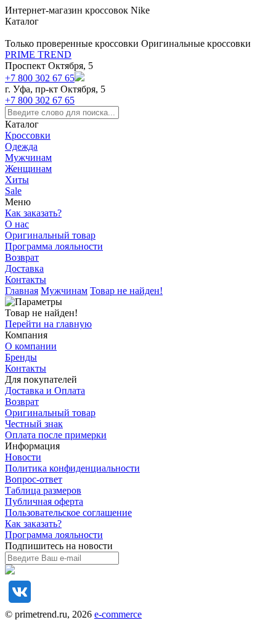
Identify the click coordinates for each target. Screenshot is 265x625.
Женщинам (28, 168)
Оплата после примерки (56, 435)
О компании (31, 346)
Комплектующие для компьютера (75, 10)
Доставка (24, 268)
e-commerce (118, 614)
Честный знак (34, 424)
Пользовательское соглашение (68, 512)
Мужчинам (28, 157)
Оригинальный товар (50, 235)
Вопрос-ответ (33, 479)
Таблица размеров (43, 490)
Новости (23, 457)
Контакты (25, 279)
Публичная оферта (44, 501)
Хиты (17, 179)
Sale (13, 191)
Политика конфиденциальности (72, 468)
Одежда (21, 146)
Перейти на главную (48, 324)
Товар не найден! (126, 290)
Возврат (22, 257)
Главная (21, 290)
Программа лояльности (54, 246)
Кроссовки (28, 135)
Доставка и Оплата (45, 390)
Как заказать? (33, 213)
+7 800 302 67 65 (40, 78)
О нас (17, 224)
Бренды (21, 357)
